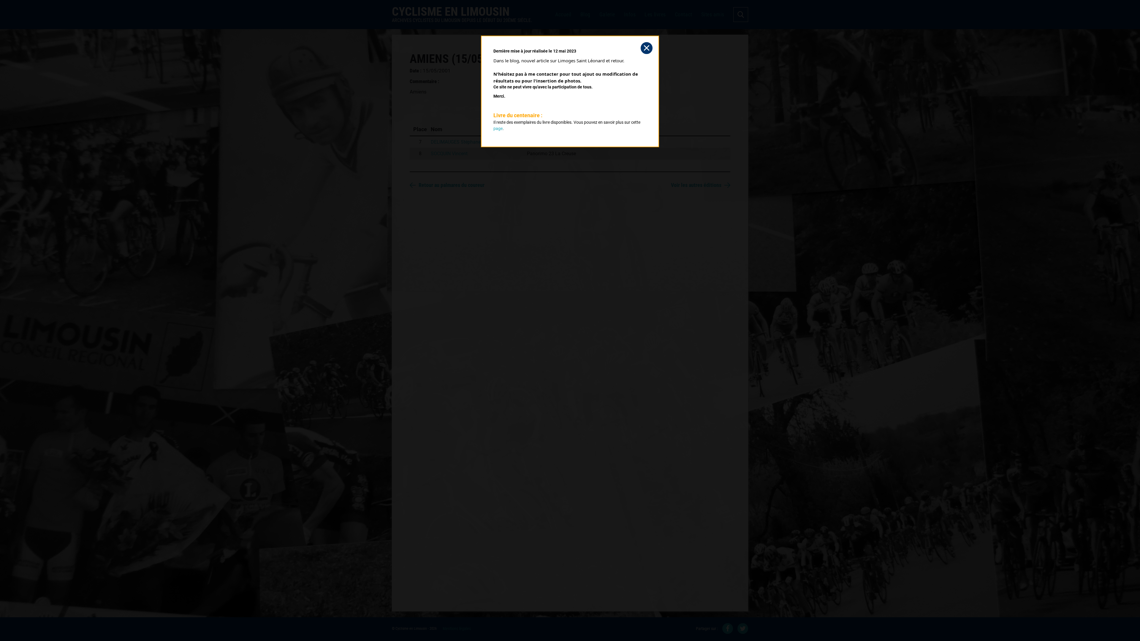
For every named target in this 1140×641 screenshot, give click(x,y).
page (498, 128)
